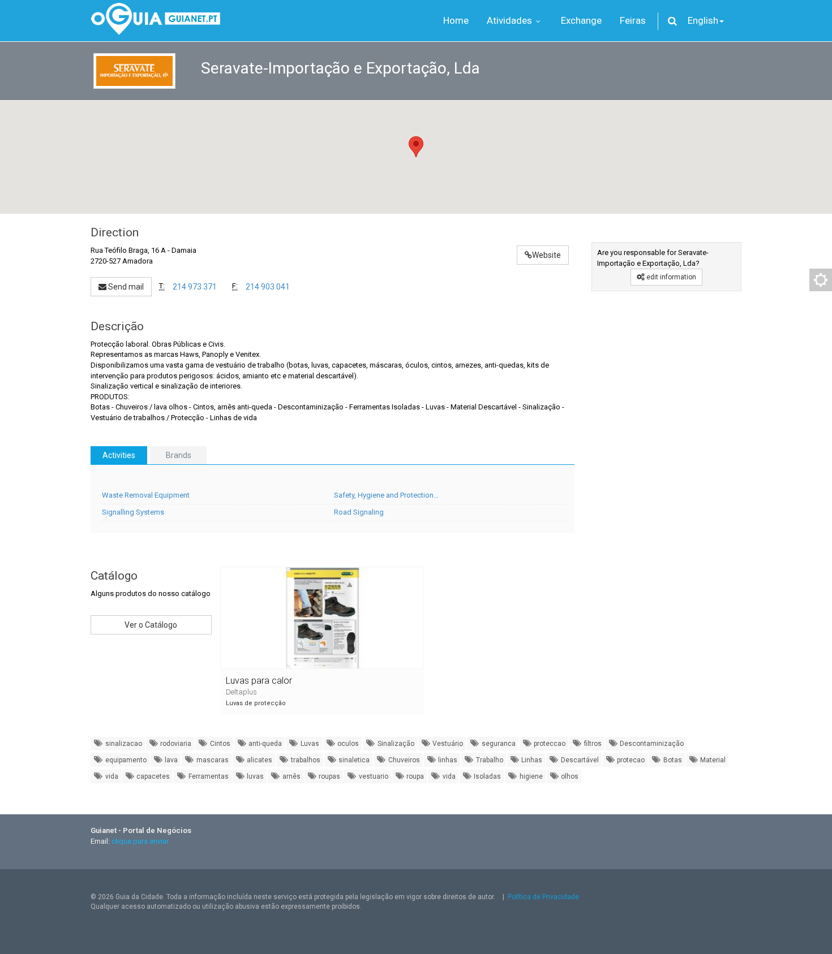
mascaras (212, 760)
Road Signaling (359, 512)
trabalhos (304, 760)
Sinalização (395, 744)
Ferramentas (208, 776)
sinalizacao (123, 744)
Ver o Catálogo (151, 624)
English (703, 20)
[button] (416, 146)
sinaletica (353, 760)
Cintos (219, 744)
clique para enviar (140, 841)
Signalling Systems (133, 512)
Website (546, 255)
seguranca (498, 744)
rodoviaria (174, 744)
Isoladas (486, 776)
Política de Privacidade (543, 897)
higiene (530, 776)
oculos (347, 744)
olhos (568, 776)
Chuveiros (403, 760)
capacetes (152, 776)
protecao (630, 760)
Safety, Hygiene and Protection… (386, 495)
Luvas (309, 744)
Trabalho (488, 760)
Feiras (633, 20)
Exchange (581, 20)
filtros (592, 744)
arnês (291, 776)
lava (170, 760)
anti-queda (264, 744)
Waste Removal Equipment (146, 495)
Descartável (579, 760)
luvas (254, 776)
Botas (672, 760)
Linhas (531, 760)
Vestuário (447, 744)
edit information (670, 277)
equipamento (125, 760)
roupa (414, 776)
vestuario (372, 776)
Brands (178, 455)
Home (456, 20)
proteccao (548, 744)
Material (712, 760)
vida (111, 776)
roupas (328, 776)
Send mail (125, 286)
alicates (258, 760)
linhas (446, 760)
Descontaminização (651, 744)
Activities (118, 455)
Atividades (510, 20)
